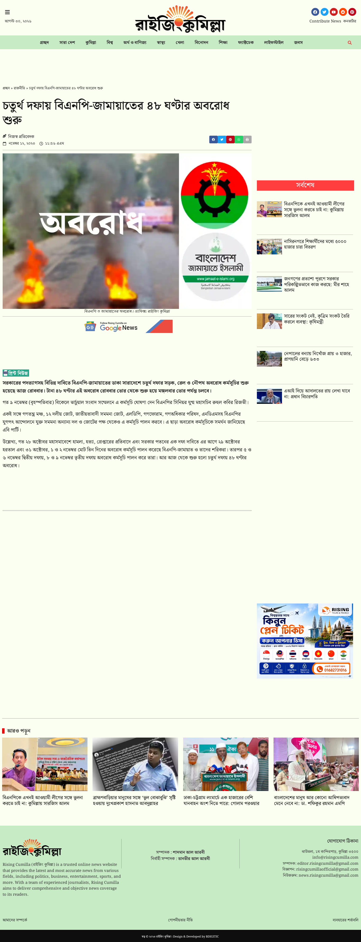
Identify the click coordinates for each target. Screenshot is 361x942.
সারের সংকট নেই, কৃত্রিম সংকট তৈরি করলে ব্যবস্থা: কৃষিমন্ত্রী (316, 319)
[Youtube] (334, 12)
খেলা (180, 42)
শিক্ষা (223, 42)
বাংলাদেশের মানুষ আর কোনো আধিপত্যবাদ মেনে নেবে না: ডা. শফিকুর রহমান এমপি (311, 800)
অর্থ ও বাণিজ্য (134, 42)
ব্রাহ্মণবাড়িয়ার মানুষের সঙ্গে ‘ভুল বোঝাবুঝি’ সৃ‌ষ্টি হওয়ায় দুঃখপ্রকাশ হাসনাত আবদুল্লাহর (134, 800)
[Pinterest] (352, 12)
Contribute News (325, 21)
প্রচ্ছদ (44, 42)
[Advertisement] (180, 64)
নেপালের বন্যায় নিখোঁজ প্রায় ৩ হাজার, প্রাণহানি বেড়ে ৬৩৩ (318, 356)
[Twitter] (324, 12)
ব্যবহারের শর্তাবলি (345, 920)
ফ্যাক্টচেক (246, 42)
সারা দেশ (67, 42)
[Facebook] (315, 12)
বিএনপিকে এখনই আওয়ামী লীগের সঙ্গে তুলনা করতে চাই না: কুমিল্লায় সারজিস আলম (314, 209)
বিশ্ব (110, 42)
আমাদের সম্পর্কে (15, 920)
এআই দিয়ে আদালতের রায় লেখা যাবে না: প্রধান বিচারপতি (317, 394)
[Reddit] (343, 12)
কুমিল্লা (91, 42)
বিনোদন (201, 42)
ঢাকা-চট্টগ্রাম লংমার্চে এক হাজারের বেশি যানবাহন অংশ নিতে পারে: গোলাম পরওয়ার (221, 800)
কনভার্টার (349, 21)
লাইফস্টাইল (274, 42)
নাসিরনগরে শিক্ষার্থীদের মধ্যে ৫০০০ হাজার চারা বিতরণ (315, 244)
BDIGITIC (212, 936)
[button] (213, 139)
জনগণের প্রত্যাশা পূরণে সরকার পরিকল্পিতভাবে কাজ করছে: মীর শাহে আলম (316, 284)
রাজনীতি (19, 88)
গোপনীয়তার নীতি (180, 920)
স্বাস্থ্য (161, 42)
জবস (298, 42)
